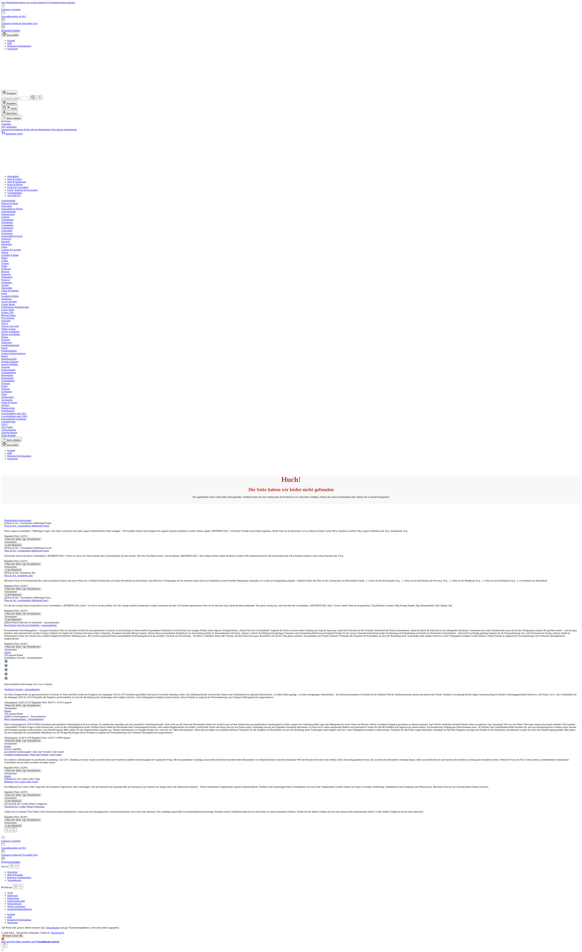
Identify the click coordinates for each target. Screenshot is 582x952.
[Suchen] (33, 97)
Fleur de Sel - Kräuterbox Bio (18, 575)
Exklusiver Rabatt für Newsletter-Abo (19, 23)
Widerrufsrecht (14, 903)
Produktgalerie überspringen (17, 520)
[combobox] (15, 98)
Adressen (34, 129)
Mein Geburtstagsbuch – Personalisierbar (23, 719)
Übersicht (6, 129)
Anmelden (6, 124)
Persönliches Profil (20, 129)
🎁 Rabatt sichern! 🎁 (12, 936)
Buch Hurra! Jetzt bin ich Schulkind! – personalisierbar (30, 625)
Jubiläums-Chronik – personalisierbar (22, 689)
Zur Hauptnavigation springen (60, 2)
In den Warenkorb (13, 545)
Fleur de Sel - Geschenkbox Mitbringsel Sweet (26, 550)
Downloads (58, 129)
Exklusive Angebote (11, 9)
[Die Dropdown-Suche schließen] (40, 97)
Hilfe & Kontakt (15, 874)
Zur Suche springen (36, 2)
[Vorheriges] (7, 829)
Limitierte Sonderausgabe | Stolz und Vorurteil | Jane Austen (33, 754)
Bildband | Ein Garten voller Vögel (21, 781)
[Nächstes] (14, 829)
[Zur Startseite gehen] (116, 88)
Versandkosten (14, 880)
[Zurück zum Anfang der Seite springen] (4, 945)
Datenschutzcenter (16, 901)
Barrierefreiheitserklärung (19, 909)
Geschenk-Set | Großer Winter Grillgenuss (24, 806)
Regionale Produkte (10, 30)
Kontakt (11, 40)
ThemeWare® (57, 933)
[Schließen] (2, 950)
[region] (291, 675)
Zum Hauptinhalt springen (14, 2)
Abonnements (70, 129)
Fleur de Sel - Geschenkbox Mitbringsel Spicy (26, 600)
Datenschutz (13, 898)
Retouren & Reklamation (19, 46)
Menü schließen (14, 118)
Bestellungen (45, 129)
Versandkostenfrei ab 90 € (13, 16)
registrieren (11, 127)
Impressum (12, 48)
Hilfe (9, 43)
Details (7, 652)
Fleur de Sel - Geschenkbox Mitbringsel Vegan (26, 526)
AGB (10, 893)
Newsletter (12, 872)
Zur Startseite (291, 502)
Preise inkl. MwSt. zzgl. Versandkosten (22, 539)
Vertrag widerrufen (16, 906)
